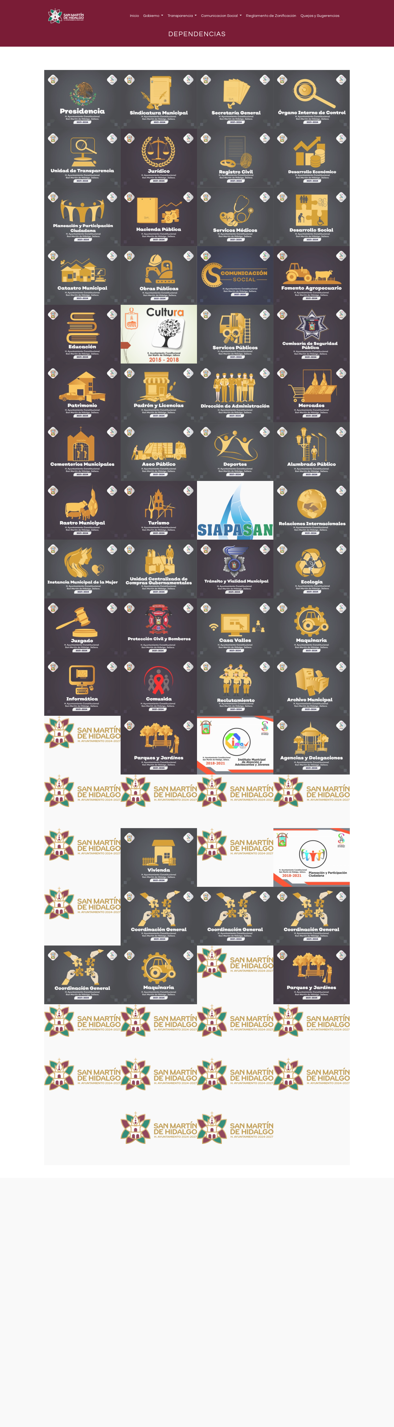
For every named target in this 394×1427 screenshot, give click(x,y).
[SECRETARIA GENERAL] (235, 99)
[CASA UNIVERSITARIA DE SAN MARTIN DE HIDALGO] (235, 627)
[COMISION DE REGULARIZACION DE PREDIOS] (82, 745)
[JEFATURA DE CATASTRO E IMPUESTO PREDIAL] (82, 275)
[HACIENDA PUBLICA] (159, 216)
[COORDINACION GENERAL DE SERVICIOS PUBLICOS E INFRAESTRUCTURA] (159, 916)
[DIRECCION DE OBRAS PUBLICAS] (159, 275)
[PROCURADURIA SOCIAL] (159, 1084)
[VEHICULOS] (82, 857)
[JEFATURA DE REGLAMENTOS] (235, 857)
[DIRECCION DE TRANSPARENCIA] (82, 158)
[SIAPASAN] (235, 510)
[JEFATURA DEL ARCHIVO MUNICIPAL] (311, 686)
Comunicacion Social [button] (220, 16)
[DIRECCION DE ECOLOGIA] (311, 569)
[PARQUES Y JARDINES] (159, 745)
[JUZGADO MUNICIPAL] (82, 627)
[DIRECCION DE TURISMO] (159, 510)
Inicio (134, 16)
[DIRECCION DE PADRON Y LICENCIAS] (159, 393)
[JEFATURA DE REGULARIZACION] (159, 1031)
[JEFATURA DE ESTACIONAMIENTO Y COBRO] (235, 1084)
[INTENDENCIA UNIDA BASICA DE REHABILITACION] (235, 801)
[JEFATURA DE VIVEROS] (235, 975)
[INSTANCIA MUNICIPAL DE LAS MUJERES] (82, 569)
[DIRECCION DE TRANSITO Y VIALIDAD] (235, 569)
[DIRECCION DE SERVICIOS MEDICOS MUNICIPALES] (235, 216)
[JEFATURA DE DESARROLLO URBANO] (82, 1031)
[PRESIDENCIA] (82, 99)
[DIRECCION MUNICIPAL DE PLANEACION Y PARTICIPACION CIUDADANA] (82, 216)
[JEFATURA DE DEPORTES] (235, 451)
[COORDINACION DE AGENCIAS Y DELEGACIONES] (311, 745)
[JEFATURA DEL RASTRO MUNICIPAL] (82, 510)
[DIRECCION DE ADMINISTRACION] (235, 393)
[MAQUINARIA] (159, 975)
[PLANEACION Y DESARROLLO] (311, 857)
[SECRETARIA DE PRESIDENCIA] (235, 1138)
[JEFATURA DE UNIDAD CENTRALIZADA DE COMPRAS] (159, 569)
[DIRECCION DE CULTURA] (159, 334)
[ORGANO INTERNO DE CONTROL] (311, 99)
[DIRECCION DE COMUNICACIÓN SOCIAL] (235, 275)
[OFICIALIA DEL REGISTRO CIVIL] (235, 158)
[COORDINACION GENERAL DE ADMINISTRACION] (82, 975)
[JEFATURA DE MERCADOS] (311, 393)
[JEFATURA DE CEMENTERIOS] (82, 451)
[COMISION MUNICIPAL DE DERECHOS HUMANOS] (311, 801)
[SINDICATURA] (159, 99)
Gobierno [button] (151, 16)
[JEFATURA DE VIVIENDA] (159, 857)
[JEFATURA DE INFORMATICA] (82, 686)
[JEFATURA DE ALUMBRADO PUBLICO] (311, 451)
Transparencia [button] (181, 16)
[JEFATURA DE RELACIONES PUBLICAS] (82, 1084)
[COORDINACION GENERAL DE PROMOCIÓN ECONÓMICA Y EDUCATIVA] (311, 916)
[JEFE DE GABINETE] (235, 1031)
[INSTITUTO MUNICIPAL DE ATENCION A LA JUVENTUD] (235, 745)
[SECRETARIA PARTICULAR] (311, 1031)
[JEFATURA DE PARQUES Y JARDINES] (311, 975)
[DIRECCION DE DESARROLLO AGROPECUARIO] (311, 275)
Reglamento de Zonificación (271, 16)
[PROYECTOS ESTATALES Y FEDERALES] (82, 801)
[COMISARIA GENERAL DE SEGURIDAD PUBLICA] (311, 334)
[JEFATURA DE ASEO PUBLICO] (159, 451)
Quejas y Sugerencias (319, 16)
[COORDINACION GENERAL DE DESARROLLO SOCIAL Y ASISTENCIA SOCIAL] (235, 916)
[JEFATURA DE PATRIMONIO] (82, 393)
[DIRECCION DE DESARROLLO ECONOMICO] (311, 158)
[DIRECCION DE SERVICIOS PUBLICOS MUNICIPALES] (235, 334)
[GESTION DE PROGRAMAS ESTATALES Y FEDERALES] (159, 801)
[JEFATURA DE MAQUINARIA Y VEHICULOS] (311, 627)
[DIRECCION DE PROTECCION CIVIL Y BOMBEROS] (159, 627)
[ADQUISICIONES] (82, 916)
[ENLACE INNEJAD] (311, 1084)
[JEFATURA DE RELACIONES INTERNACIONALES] (311, 510)
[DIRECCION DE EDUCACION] (82, 334)
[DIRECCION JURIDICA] (159, 158)
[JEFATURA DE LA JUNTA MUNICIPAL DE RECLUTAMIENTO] (235, 686)
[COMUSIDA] (159, 686)
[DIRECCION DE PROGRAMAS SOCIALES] (311, 216)
